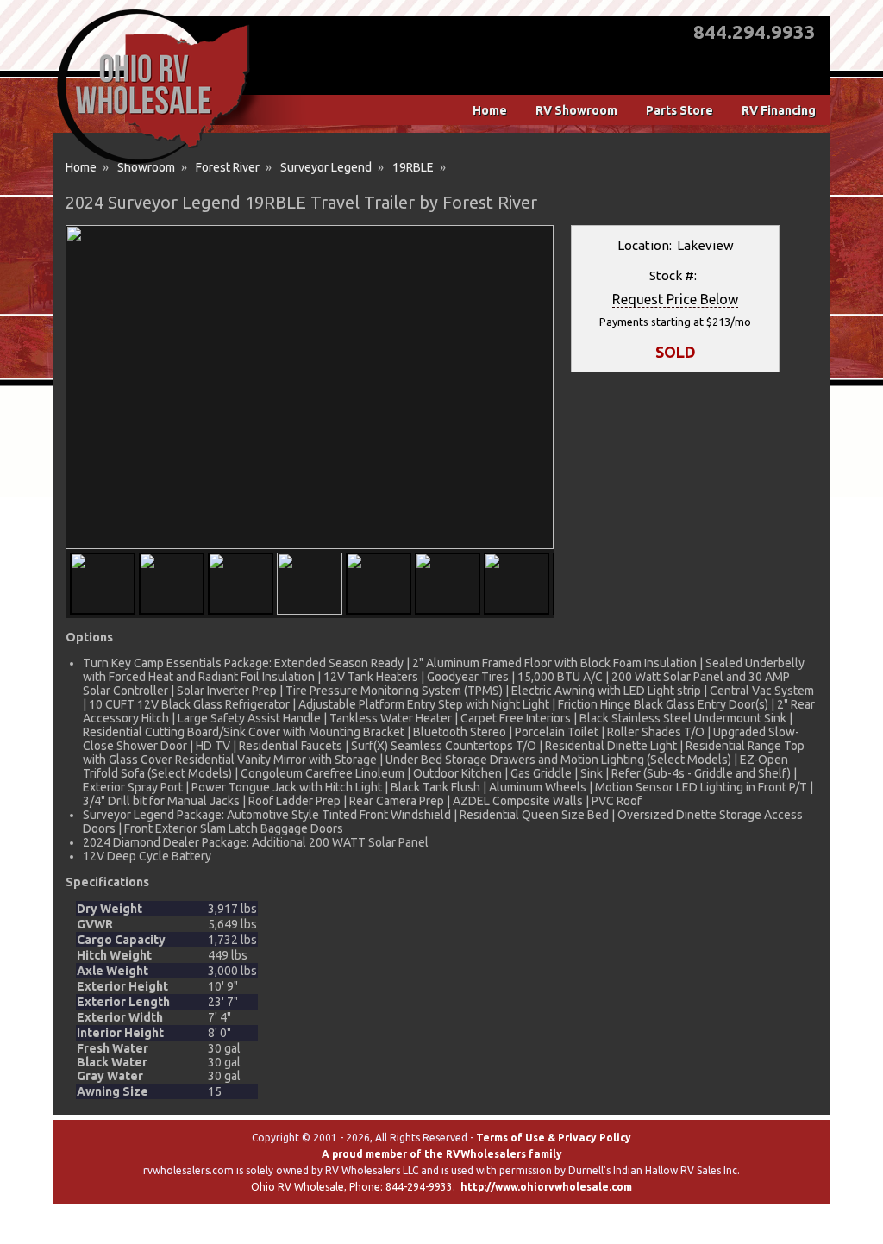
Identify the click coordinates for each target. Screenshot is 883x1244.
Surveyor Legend (326, 167)
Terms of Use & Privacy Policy (553, 1137)
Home (490, 110)
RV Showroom (576, 110)
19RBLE (413, 167)
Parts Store (679, 110)
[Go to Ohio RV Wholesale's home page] (153, 164)
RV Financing (779, 110)
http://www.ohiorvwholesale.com (546, 1186)
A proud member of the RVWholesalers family (442, 1154)
